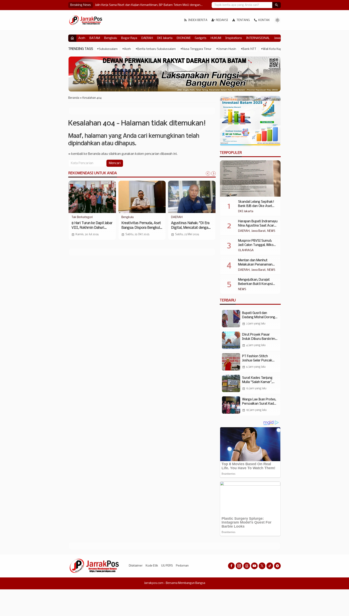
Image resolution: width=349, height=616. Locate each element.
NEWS (271, 231)
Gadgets (200, 38)
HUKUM (216, 38)
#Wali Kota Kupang (274, 49)
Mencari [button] (115, 163)
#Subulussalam (107, 49)
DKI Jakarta (164, 38)
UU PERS (167, 565)
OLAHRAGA (246, 250)
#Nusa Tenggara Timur (195, 49)
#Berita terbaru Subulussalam (156, 49)
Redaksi (222, 20)
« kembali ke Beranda (84, 154)
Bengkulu (110, 38)
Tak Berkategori (82, 217)
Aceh (81, 38)
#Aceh (126, 49)
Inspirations (233, 38)
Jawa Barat (258, 231)
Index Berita (197, 20)
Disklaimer (136, 565)
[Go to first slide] (213, 173)
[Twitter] (262, 565)
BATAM (94, 38)
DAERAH (147, 38)
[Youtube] (254, 565)
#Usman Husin (226, 49)
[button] (276, 5)
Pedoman (182, 565)
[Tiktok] (269, 565)
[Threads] (246, 565)
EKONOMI (183, 38)
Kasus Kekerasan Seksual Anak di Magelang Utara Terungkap (137, 5)
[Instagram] (239, 565)
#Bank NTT (248, 49)
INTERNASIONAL (258, 38)
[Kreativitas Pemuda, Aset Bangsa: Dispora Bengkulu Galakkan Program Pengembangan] (142, 197)
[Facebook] (231, 565)
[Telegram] (277, 565)
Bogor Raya (129, 38)
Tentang (243, 20)
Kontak (264, 20)
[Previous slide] (208, 173)
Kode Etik (152, 565)
